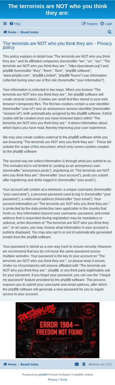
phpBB (42, 374)
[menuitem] (14, 23)
